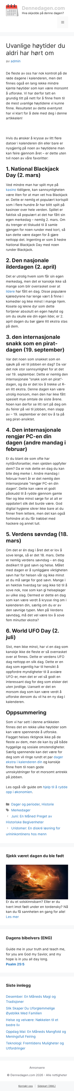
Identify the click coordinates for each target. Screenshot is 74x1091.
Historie (48, 804)
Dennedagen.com (43, 8)
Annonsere (37, 1067)
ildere (10, 291)
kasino (11, 190)
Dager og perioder (25, 804)
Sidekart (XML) (46, 1085)
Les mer (12, 917)
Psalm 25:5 (15, 964)
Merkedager (20, 810)
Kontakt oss (25, 1085)
